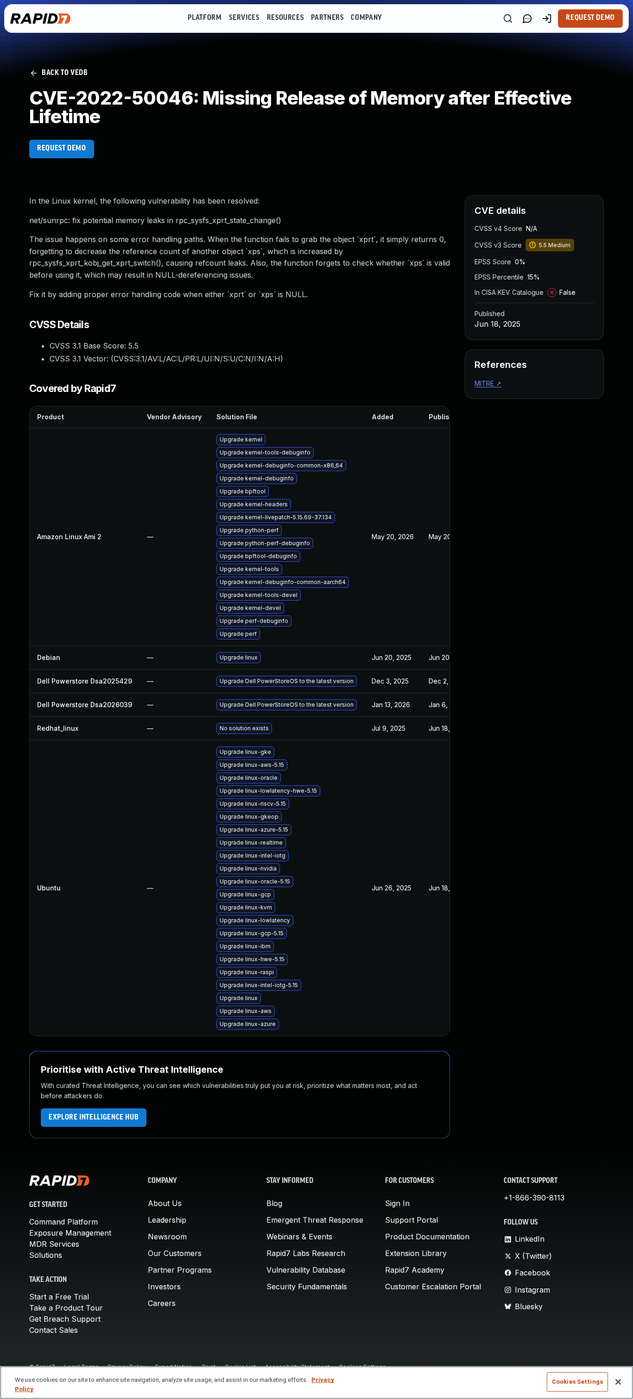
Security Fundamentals (306, 1286)
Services (244, 18)
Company (366, 18)
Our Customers (175, 1253)
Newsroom (167, 1236)
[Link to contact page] (527, 18)
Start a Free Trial (59, 1296)
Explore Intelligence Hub (94, 1117)
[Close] (618, 1382)
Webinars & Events (299, 1236)
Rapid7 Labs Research (305, 1253)
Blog (274, 1203)
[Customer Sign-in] (546, 18)
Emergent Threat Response (314, 1220)
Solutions (45, 1255)
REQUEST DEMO (61, 148)
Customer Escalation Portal (433, 1286)
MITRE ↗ (488, 383)
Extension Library (416, 1253)
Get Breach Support (65, 1319)
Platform (205, 18)
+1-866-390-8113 (534, 1197)
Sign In (397, 1203)
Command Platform (63, 1221)
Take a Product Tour (66, 1307)
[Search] (508, 18)
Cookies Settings (577, 1381)
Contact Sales (53, 1330)
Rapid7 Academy (414, 1270)
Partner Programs (180, 1270)
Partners (327, 18)
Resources (285, 18)
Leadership (167, 1220)
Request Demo (590, 18)
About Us (165, 1203)
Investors (164, 1286)
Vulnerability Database (305, 1270)
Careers (162, 1303)
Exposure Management (70, 1232)
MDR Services (54, 1244)
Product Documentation (427, 1236)
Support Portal (411, 1220)
